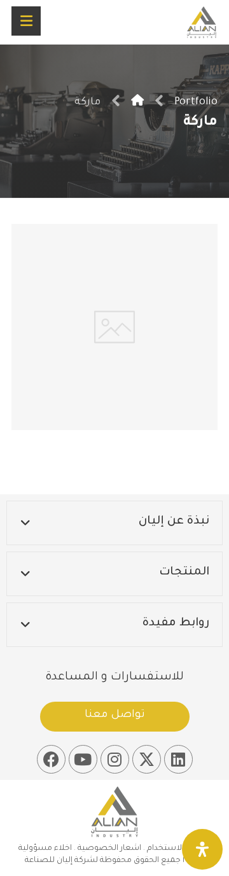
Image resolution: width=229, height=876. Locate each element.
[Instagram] (115, 759)
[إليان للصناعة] (137, 102)
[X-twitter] (146, 759)
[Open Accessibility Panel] (202, 849)
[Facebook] (51, 759)
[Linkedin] (178, 759)
